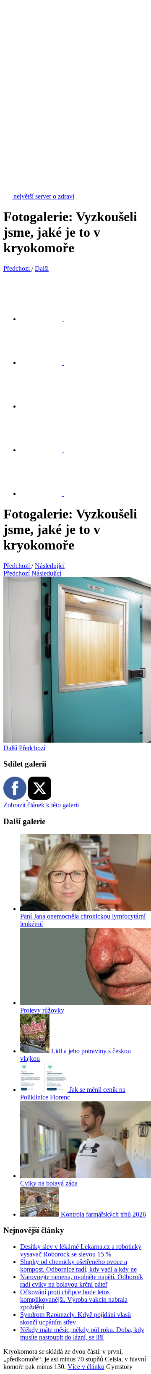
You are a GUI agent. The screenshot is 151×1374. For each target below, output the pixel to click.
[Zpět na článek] (46, 493)
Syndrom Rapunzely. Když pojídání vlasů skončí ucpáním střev (75, 1318)
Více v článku (86, 1366)
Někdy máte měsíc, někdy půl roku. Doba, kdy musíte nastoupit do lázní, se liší (82, 1333)
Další (10, 747)
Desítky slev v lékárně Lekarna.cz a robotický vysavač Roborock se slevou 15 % (80, 1250)
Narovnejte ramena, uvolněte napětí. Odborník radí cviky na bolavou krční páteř (81, 1280)
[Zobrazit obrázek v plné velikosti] (46, 406)
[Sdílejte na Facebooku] (46, 362)
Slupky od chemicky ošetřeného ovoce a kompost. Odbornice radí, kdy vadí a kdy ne (78, 1265)
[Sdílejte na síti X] (46, 318)
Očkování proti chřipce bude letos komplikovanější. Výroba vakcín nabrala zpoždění (74, 1299)
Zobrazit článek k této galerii (41, 805)
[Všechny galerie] (46, 449)
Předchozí (32, 747)
